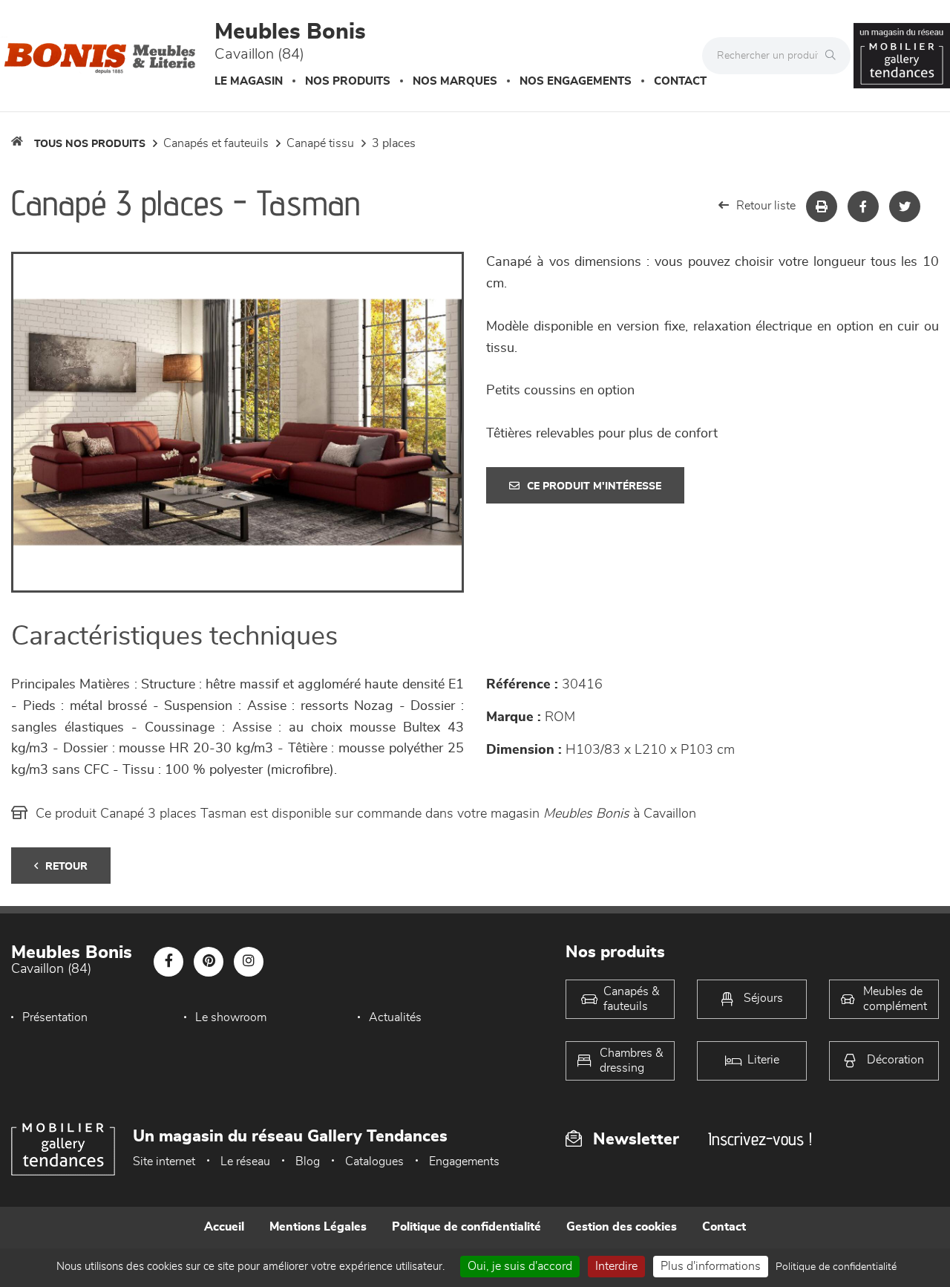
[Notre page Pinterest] (208, 962)
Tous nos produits (89, 144)
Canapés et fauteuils (216, 143)
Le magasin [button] (248, 81)
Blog (307, 1161)
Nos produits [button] (347, 81)
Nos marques (455, 81)
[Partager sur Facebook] (863, 206)
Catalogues (374, 1161)
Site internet (164, 1161)
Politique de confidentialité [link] (836, 1267)
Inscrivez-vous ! (760, 1139)
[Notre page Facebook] (168, 962)
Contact (680, 81)
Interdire (616, 1266)
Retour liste (766, 206)
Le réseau (245, 1161)
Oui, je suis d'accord (520, 1266)
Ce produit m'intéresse (594, 486)
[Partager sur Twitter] (904, 206)
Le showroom (230, 1017)
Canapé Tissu (320, 143)
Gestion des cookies (621, 1227)
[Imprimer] (821, 206)
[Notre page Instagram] (248, 962)
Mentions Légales (318, 1227)
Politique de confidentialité (466, 1227)
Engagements (464, 1161)
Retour (66, 866)
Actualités (395, 1017)
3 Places (394, 143)
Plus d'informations (711, 1266)
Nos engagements (576, 81)
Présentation (55, 1017)
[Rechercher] (834, 55)
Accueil (224, 1227)
